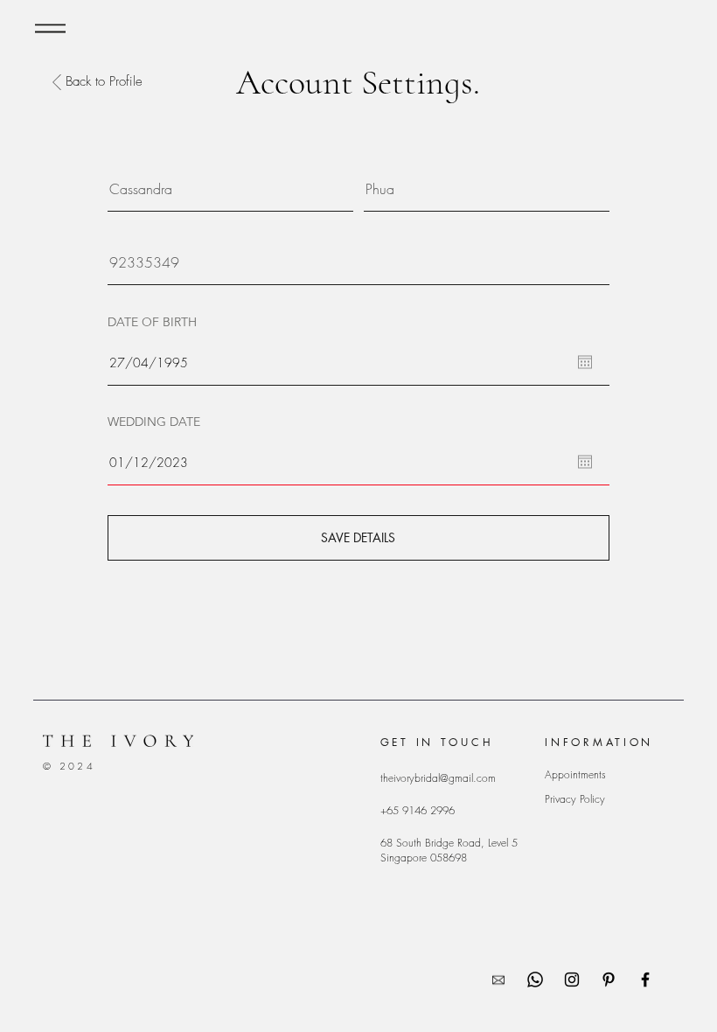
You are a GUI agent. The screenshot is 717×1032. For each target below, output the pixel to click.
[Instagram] (571, 979)
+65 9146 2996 (417, 810)
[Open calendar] (585, 362)
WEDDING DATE (154, 421)
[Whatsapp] (535, 979)
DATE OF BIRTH (152, 322)
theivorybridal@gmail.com (438, 778)
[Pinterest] (608, 979)
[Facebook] (645, 979)
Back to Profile (104, 81)
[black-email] (498, 979)
